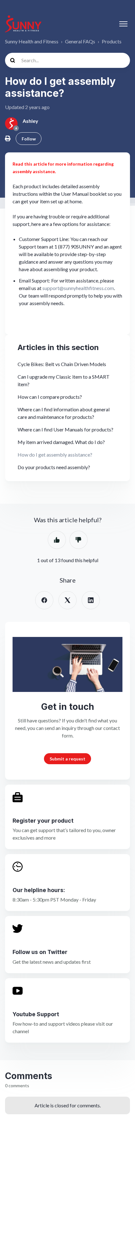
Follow (29, 138)
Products (112, 41)
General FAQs (80, 41)
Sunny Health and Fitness (31, 41)
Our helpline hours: (39, 890)
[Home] (23, 23)
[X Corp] (67, 600)
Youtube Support (36, 1014)
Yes (57, 540)
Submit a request (67, 758)
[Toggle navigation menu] (123, 24)
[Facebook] (44, 600)
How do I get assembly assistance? (55, 455)
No (78, 540)
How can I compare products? (50, 397)
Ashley (30, 121)
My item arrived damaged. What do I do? (61, 442)
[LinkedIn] (91, 600)
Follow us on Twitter (40, 952)
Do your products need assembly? (54, 467)
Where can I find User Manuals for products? (65, 429)
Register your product (43, 820)
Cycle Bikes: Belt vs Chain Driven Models (62, 364)
